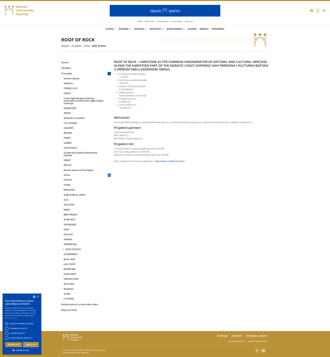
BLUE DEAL (69, 283)
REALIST (68, 165)
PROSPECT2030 (71, 279)
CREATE (67, 93)
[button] (22, 350)
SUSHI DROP (70, 274)
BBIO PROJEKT (71, 214)
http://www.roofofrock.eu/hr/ (170, 161)
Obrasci (204, 29)
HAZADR (68, 239)
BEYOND (68, 133)
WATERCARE (70, 269)
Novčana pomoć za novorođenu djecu (79, 304)
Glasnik (192, 29)
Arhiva (67, 175)
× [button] (38, 297)
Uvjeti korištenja (236, 341)
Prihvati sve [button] (13, 344)
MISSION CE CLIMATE (74, 118)
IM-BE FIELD (69, 219)
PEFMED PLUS (70, 88)
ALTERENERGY (71, 254)
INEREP (67, 160)
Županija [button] (124, 29)
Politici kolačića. (11, 318)
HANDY (67, 137)
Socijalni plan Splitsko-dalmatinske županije (80, 154)
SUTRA (67, 293)
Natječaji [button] (139, 29)
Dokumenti (218, 29)
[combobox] (34, 296)
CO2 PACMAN (70, 123)
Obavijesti (66, 68)
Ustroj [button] (109, 29)
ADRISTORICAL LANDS (74, 194)
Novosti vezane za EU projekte (78, 170)
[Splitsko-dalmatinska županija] (19, 11)
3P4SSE (67, 113)
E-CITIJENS (69, 298)
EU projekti (66, 73)
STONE (67, 185)
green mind (69, 259)
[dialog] (22, 324)
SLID (66, 199)
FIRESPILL (68, 83)
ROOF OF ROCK (73, 249)
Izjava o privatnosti (257, 341)
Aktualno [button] (155, 29)
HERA (66, 229)
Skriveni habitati (71, 78)
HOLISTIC (68, 234)
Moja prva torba (69, 310)
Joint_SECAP (69, 264)
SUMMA (68, 142)
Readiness (69, 288)
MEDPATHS (69, 189)
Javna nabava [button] (174, 29)
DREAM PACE (70, 108)
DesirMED (68, 128)
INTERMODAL (70, 244)
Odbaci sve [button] (31, 344)
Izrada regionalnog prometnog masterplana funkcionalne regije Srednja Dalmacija (83, 101)
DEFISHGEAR (70, 224)
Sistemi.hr (85, 352)
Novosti (65, 62)
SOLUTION (69, 204)
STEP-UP (68, 179)
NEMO (67, 209)
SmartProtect (70, 147)
